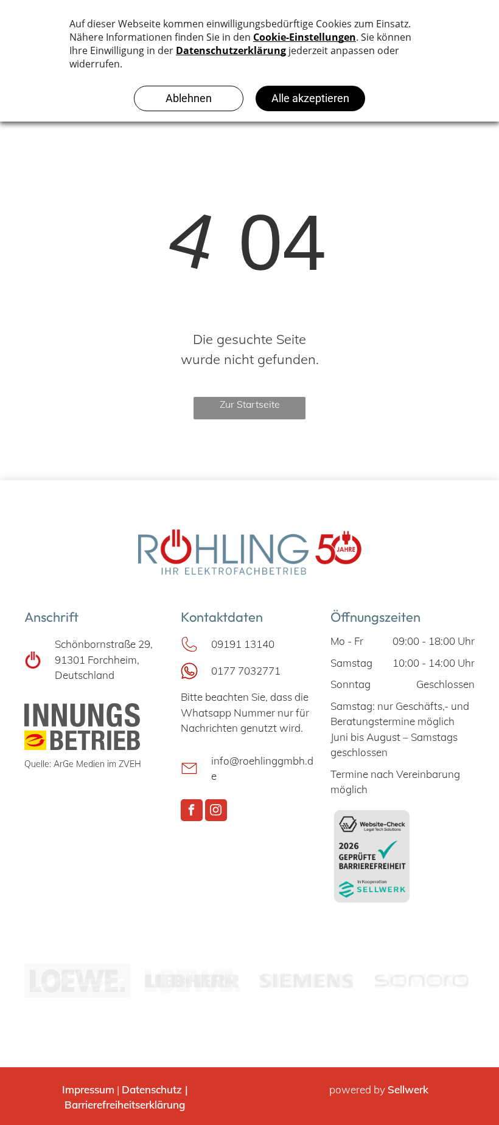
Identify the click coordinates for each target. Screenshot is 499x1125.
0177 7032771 (246, 670)
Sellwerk (408, 1089)
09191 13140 (242, 644)
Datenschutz (152, 1089)
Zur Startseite (250, 404)
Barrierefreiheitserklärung (125, 1104)
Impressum (88, 1089)
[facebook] (192, 811)
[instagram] (216, 811)
